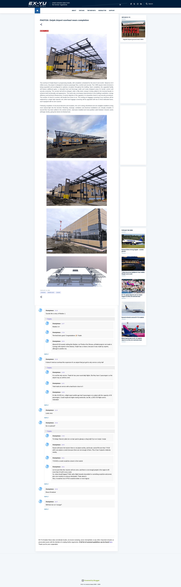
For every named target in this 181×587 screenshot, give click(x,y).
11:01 (63, 383)
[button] (41, 24)
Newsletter (102, 10)
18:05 (63, 444)
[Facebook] (131, 4)
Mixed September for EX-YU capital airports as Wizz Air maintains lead (132, 339)
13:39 (63, 392)
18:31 (63, 467)
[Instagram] (137, 4)
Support (112, 10)
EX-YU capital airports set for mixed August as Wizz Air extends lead (132, 295)
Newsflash (51, 292)
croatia (43, 292)
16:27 (56, 501)
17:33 (63, 332)
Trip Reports (91, 10)
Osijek (58, 292)
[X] (134, 4)
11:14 (56, 410)
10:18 (56, 310)
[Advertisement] (133, 73)
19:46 (56, 489)
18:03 (63, 341)
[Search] (147, 4)
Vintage (81, 10)
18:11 (63, 458)
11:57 (63, 323)
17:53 (63, 436)
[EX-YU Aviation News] (37, 3)
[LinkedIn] (141, 4)
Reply (46, 354)
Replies (49, 319)
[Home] (37, 10)
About (74, 10)
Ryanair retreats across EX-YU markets (133, 317)
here (110, 542)
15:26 (56, 423)
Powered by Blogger (91, 580)
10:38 (63, 372)
